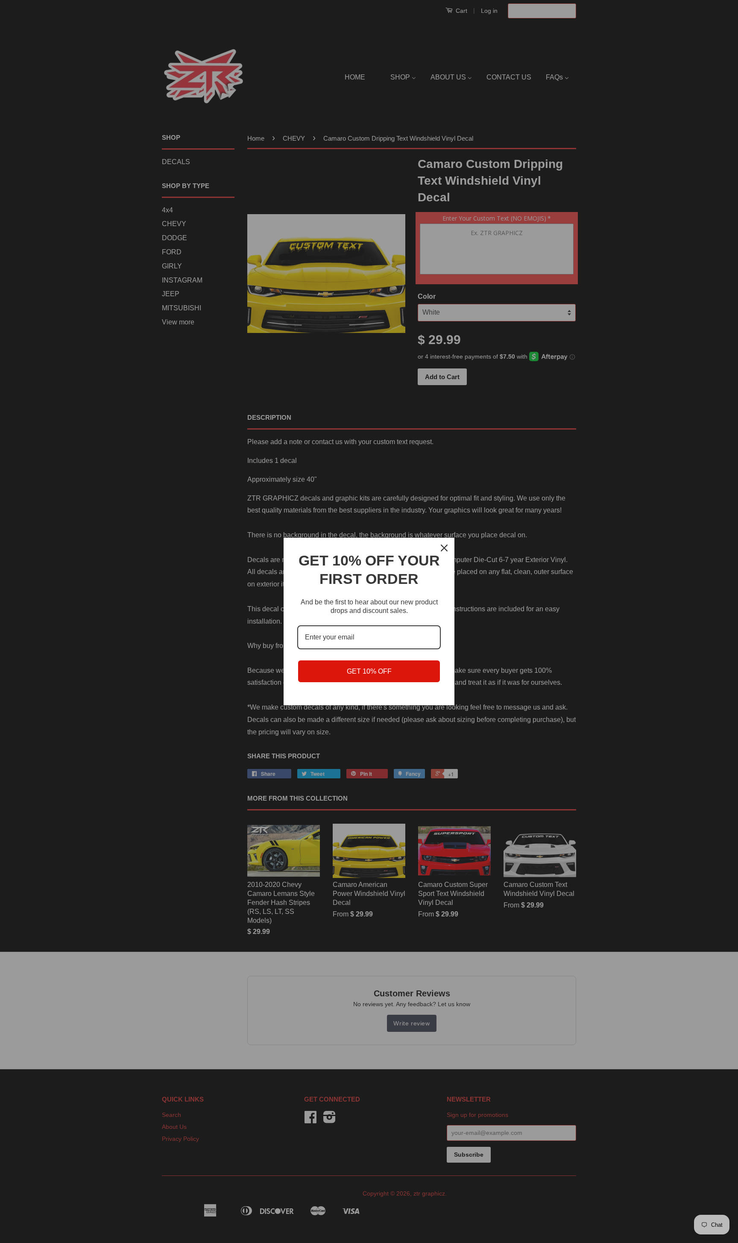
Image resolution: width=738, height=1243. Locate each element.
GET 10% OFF (369, 671)
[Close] (444, 548)
